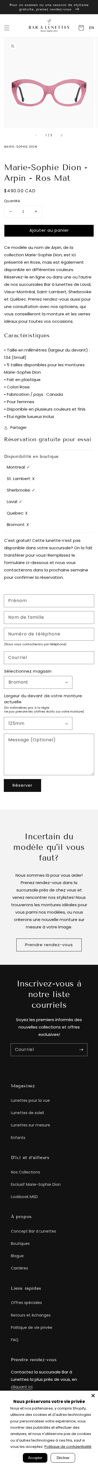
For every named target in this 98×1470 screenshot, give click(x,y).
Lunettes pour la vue (30, 1100)
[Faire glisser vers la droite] (62, 135)
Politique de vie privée (31, 1327)
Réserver (22, 785)
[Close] (93, 1395)
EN (91, 27)
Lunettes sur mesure (30, 1125)
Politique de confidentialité (67, 1446)
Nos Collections (25, 1172)
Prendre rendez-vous (49, 945)
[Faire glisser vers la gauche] (36, 135)
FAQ (15, 1340)
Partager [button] (18, 427)
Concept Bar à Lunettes (33, 1231)
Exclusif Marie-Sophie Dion (36, 1184)
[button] (7, 28)
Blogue (17, 1256)
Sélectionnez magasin (27, 671)
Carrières (19, 1268)
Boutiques (20, 1243)
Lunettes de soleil (27, 1112)
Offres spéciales (26, 1302)
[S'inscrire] (81, 1050)
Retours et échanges (31, 1315)
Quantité (12, 201)
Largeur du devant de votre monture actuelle (43, 699)
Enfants (18, 1137)
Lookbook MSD (24, 1196)
